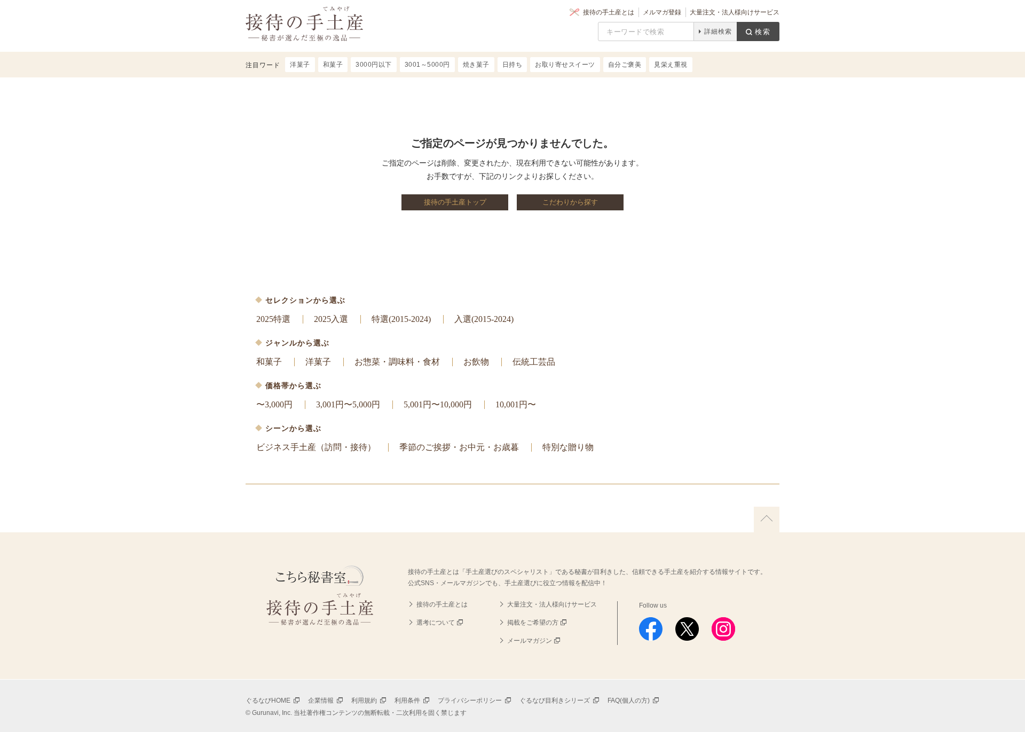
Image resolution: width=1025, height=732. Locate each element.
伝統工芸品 (533, 361)
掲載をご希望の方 (532, 622)
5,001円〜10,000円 (438, 404)
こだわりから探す (570, 202)
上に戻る (766, 519)
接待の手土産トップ (455, 202)
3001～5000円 (427, 64)
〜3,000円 (274, 404)
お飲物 (476, 361)
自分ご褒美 (625, 64)
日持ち (512, 64)
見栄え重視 (671, 64)
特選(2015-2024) (401, 319)
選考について (435, 622)
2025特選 (273, 319)
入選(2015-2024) (484, 319)
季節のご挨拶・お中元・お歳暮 (459, 447)
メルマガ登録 (662, 12)
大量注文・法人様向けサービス (734, 12)
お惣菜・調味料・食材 (397, 361)
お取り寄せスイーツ (565, 64)
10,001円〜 (515, 404)
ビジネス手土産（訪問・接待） (316, 447)
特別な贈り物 (568, 447)
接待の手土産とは (608, 12)
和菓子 (269, 361)
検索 (763, 32)
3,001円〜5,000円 (348, 404)
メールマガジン (529, 640)
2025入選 (331, 319)
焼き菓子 (476, 64)
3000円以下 (374, 64)
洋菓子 (318, 361)
